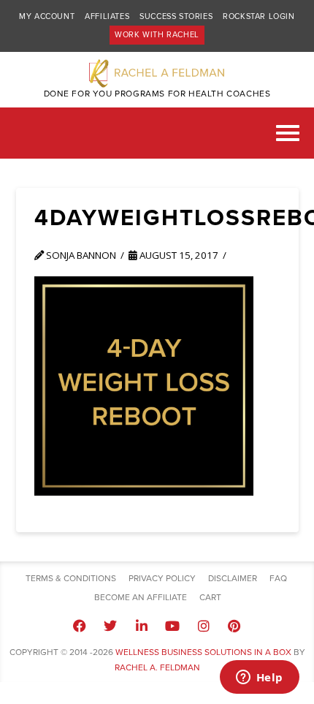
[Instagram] (203, 625)
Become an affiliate (140, 597)
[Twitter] (110, 625)
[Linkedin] (141, 625)
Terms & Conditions (71, 578)
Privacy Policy (162, 578)
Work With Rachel (157, 34)
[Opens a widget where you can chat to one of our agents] (259, 678)
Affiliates (107, 16)
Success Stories (175, 16)
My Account (46, 16)
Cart (210, 597)
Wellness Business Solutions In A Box (203, 652)
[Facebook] (79, 625)
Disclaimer (232, 578)
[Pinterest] (234, 625)
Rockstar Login (258, 16)
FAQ (278, 578)
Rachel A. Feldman (157, 667)
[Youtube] (172, 625)
